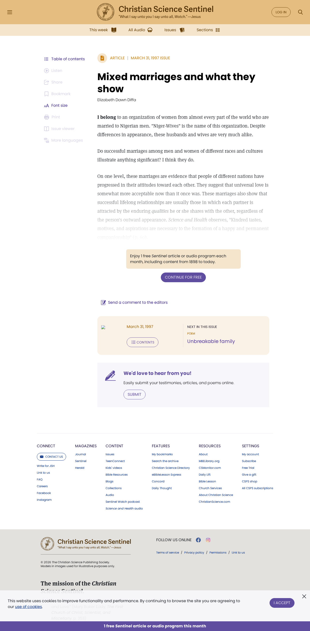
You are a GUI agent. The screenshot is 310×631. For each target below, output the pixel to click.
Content (114, 446)
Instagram (44, 499)
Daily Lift (204, 474)
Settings (250, 446)
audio (124, 508)
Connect (46, 446)
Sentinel (80, 461)
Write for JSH (45, 465)
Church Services (210, 488)
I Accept (282, 603)
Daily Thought (162, 488)
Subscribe (249, 461)
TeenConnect (115, 461)
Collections (114, 488)
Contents (145, 342)
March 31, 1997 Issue (150, 58)
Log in (281, 12)
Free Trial (248, 467)
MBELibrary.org (209, 461)
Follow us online (174, 540)
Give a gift (249, 474)
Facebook (44, 493)
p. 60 (140, 237)
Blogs (109, 481)
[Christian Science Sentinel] (155, 12)
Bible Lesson (207, 481)
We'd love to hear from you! (158, 373)
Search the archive (165, 461)
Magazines (86, 446)
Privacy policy (194, 552)
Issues (110, 454)
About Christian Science (216, 495)
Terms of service (167, 552)
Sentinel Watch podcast (123, 501)
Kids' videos (114, 467)
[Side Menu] (10, 12)
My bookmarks (162, 454)
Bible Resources (117, 474)
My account (250, 454)
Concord (158, 481)
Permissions (217, 552)
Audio (110, 495)
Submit (134, 394)
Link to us (43, 472)
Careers (42, 486)
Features (161, 446)
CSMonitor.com (210, 467)
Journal (80, 454)
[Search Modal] (300, 12)
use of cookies (28, 606)
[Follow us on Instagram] (208, 540)
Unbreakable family (211, 341)
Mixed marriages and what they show (176, 83)
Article (117, 58)
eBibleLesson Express (166, 474)
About (203, 454)
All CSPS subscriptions (257, 488)
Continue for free (183, 277)
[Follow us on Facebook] (198, 540)
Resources (210, 446)
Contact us (54, 457)
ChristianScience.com (214, 501)
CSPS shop (249, 481)
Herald (79, 467)
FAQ (39, 479)
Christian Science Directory (171, 467)
